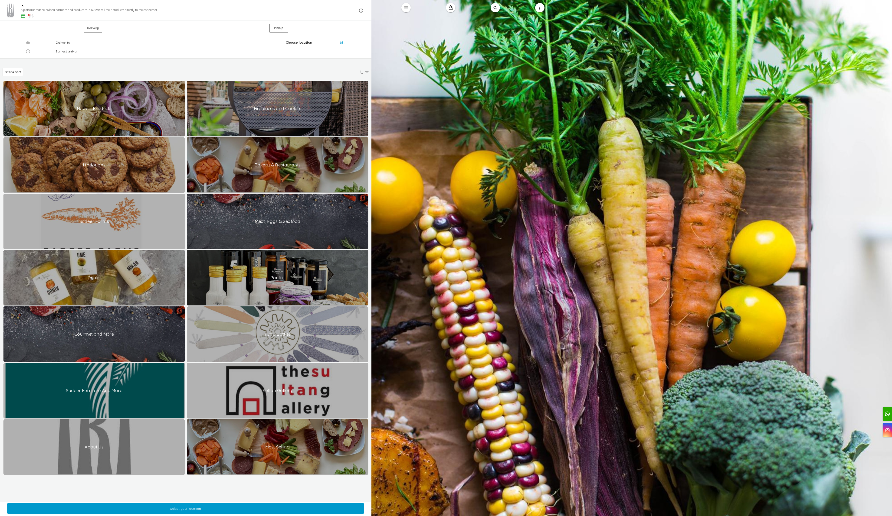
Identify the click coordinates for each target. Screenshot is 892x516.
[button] (186, 10)
